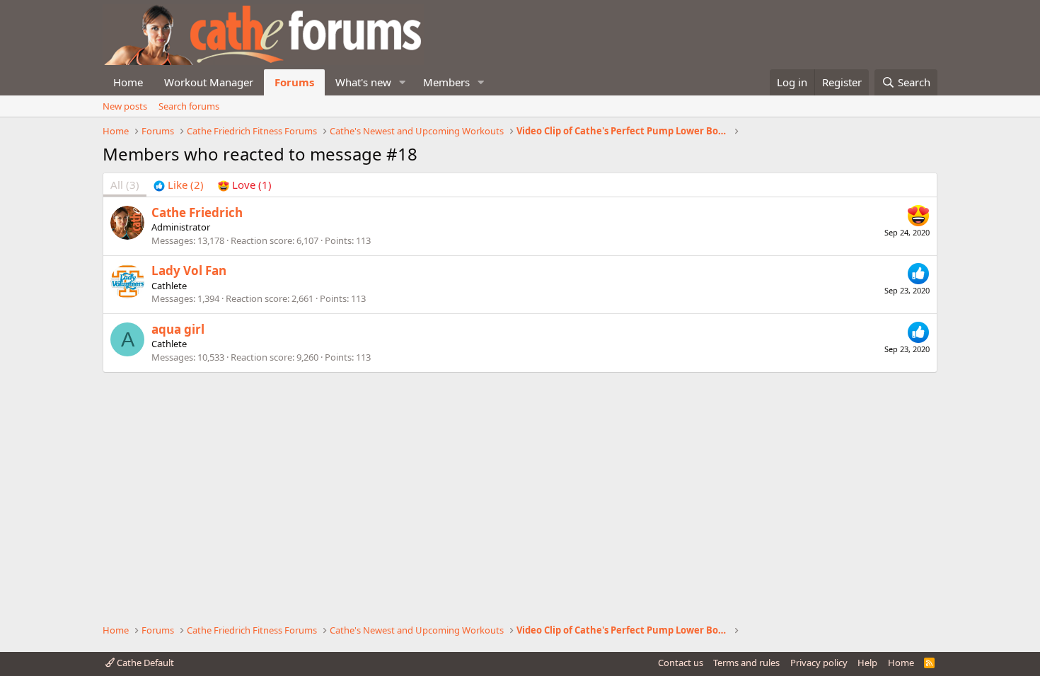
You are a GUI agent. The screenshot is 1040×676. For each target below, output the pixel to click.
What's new (363, 82)
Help (867, 662)
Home (128, 82)
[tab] (178, 185)
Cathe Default (144, 662)
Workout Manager (208, 82)
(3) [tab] (124, 184)
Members (446, 82)
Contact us (680, 662)
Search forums (188, 106)
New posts (125, 106)
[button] (402, 82)
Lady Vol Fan (188, 270)
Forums (294, 82)
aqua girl (177, 329)
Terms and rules (746, 662)
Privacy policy (819, 662)
